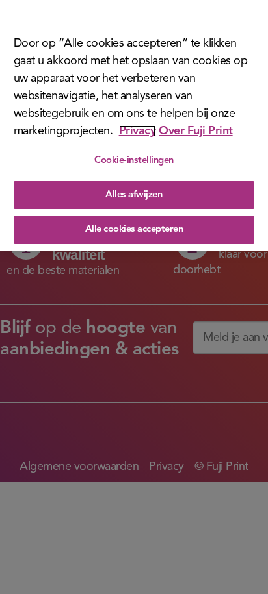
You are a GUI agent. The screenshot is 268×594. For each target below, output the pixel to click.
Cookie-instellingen (134, 161)
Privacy (137, 131)
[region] (134, 125)
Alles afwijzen (133, 195)
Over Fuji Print (196, 131)
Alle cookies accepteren (134, 229)
